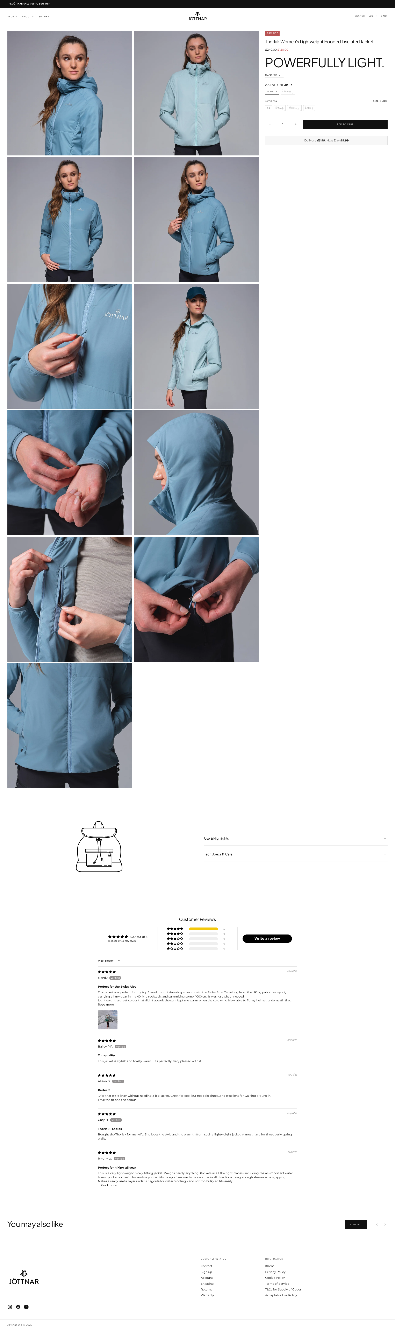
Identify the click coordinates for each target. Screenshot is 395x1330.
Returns (206, 1289)
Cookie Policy (275, 1278)
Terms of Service (277, 1284)
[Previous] (376, 1224)
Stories (44, 16)
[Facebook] (18, 1306)
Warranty (207, 1295)
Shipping (207, 1284)
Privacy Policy (275, 1272)
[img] (107, 972)
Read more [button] (106, 1004)
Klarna (269, 1266)
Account (207, 1278)
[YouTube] (26, 1306)
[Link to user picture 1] (108, 1020)
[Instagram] (9, 1306)
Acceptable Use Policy (281, 1295)
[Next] (385, 1224)
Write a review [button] (267, 938)
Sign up (206, 1272)
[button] (360, 16)
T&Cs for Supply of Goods (283, 1289)
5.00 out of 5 (139, 937)
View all (356, 1224)
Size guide (380, 101)
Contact (206, 1266)
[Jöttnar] (23, 1277)
